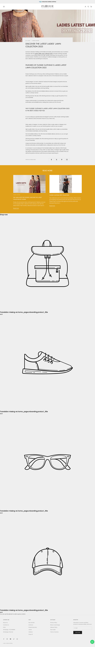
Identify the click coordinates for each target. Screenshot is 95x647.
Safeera (31, 632)
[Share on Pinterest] (61, 159)
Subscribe (77, 632)
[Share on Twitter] (56, 159)
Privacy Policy (53, 622)
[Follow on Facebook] (3, 639)
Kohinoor (31, 625)
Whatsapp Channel (8, 632)
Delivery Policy (53, 627)
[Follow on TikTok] (13, 639)
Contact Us (6, 625)
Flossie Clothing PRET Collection (59, 195)
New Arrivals (31, 622)
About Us (5, 622)
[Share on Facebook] (51, 159)
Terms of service (54, 632)
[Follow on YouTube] (10, 639)
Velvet (30, 629)
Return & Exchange (55, 625)
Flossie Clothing (35, 40)
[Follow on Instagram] (7, 639)
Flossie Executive (33, 627)
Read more (16, 208)
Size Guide (53, 629)
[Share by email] (66, 159)
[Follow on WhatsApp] (17, 639)
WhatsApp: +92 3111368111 (9, 629)
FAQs (4, 627)
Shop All (31, 634)
